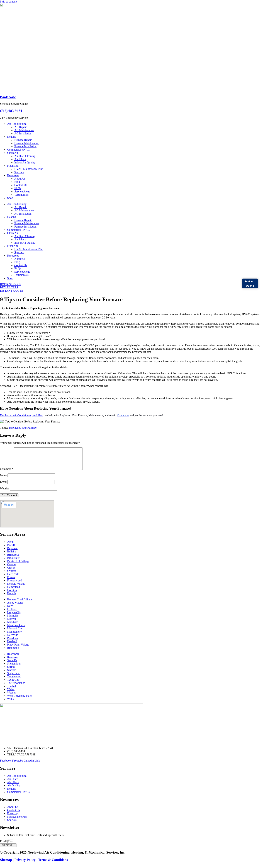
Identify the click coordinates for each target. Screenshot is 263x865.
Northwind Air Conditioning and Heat (21, 415)
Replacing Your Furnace (22, 427)
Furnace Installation (25, 146)
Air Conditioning (16, 123)
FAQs (17, 188)
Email (3, 481)
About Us (19, 178)
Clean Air (12, 152)
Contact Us (20, 185)
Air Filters (20, 159)
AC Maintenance (24, 130)
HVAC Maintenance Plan (28, 168)
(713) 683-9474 (11, 111)
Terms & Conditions (53, 860)
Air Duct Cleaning (24, 156)
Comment (6, 468)
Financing (12, 165)
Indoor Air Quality (24, 162)
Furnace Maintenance (26, 143)
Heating (11, 136)
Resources (13, 175)
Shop (10, 197)
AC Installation (22, 133)
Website (4, 488)
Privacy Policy (25, 860)
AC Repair (20, 127)
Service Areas (22, 191)
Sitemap (6, 860)
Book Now (8, 97)
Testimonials (21, 194)
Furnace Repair (23, 139)
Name (3, 475)
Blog (17, 181)
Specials (19, 172)
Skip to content (8, 1)
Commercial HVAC (18, 149)
